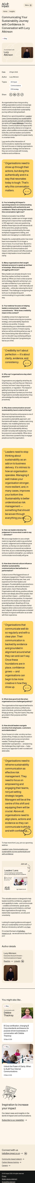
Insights (12, 11)
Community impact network (12, 1159)
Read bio (7, 961)
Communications (16, 85)
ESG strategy (15, 89)
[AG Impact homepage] (5, 5)
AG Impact (14, 82)
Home (5, 11)
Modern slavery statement (9, 1179)
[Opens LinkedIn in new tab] (14, 94)
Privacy (4, 1176)
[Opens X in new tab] (10, 94)
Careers (5, 1166)
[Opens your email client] (22, 94)
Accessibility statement (8, 1182)
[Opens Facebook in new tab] (18, 94)
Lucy (3, 141)
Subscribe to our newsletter (13, 1120)
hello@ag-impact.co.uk (11, 1153)
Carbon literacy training (10, 1162)
